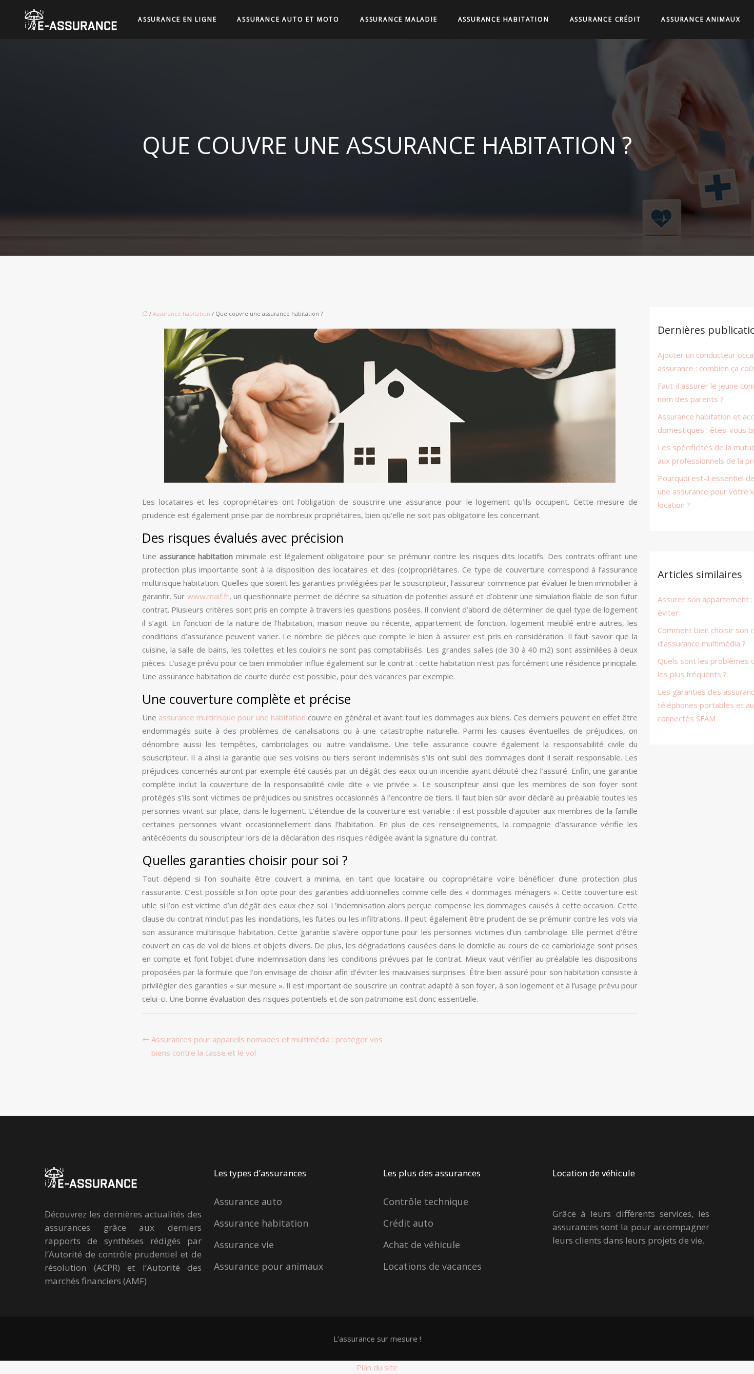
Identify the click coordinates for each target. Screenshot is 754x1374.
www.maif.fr (208, 596)
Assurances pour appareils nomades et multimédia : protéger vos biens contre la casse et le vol (267, 1046)
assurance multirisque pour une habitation (231, 717)
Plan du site (377, 1367)
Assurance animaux (701, 19)
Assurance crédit (605, 19)
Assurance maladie (399, 19)
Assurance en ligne (177, 19)
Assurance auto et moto (288, 19)
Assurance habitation (503, 19)
